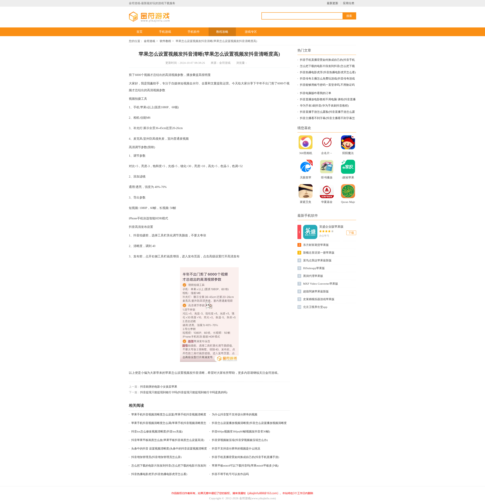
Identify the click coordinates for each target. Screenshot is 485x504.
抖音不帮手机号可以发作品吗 (230, 474)
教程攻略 (222, 31)
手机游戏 (165, 31)
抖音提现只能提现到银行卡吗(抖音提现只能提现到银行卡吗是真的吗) (183, 392)
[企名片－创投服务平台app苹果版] (327, 142)
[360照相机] (306, 142)
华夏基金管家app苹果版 (326, 203)
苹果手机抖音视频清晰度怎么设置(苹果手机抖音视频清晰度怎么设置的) (168, 415)
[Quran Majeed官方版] (348, 191)
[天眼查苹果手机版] (306, 167)
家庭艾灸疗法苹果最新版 (305, 203)
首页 (139, 31)
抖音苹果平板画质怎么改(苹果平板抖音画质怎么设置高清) (167, 440)
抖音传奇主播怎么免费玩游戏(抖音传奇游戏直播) (327, 79)
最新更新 (332, 3)
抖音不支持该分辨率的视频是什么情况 (236, 448)
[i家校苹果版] (348, 167)
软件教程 (165, 41)
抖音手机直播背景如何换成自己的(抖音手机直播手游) (245, 457)
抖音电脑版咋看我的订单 (315, 93)
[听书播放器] (327, 167)
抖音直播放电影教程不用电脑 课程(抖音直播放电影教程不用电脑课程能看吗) (328, 99)
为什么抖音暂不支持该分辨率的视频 (234, 414)
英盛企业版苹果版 (331, 226)
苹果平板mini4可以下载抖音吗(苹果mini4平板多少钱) (245, 465)
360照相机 (305, 153)
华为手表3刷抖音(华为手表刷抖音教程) (324, 105)
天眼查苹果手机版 (305, 178)
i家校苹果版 (348, 178)
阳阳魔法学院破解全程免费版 (348, 154)
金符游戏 (149, 41)
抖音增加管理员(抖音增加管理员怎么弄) (156, 457)
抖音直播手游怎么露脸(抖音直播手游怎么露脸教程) (327, 112)
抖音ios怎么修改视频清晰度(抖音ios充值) (157, 431)
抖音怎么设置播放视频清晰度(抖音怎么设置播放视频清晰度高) (249, 423)
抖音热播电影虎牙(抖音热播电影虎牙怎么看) (159, 474)
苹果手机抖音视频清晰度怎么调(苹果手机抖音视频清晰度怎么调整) (168, 423)
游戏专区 (251, 31)
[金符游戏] (154, 16)
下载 (351, 232)
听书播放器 (326, 178)
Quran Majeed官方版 (348, 203)
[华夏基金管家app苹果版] (327, 191)
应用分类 (348, 3)
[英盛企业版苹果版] (310, 232)
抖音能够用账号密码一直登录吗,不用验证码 (327, 84)
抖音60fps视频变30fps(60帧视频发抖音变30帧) (241, 431)
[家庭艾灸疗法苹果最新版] (306, 191)
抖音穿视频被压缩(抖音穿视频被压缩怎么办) (240, 440)
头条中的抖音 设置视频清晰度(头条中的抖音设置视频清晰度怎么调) (169, 449)
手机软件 (194, 31)
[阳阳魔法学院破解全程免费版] (348, 142)
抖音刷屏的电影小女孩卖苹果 (158, 386)
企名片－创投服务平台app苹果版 (326, 154)
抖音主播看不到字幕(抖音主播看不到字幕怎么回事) (327, 118)
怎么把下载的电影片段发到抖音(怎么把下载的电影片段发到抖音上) (168, 466)
